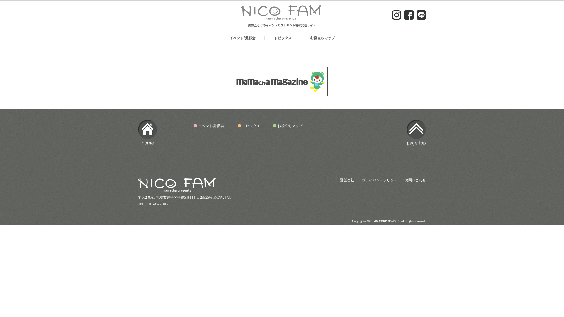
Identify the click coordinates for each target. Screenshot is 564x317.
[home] (147, 142)
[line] (421, 17)
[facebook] (409, 17)
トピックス (283, 37)
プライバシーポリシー (379, 180)
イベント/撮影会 (242, 37)
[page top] (416, 144)
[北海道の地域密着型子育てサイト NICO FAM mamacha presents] (282, 18)
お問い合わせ (415, 180)
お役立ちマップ (322, 37)
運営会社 (347, 180)
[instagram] (396, 17)
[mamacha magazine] (281, 94)
